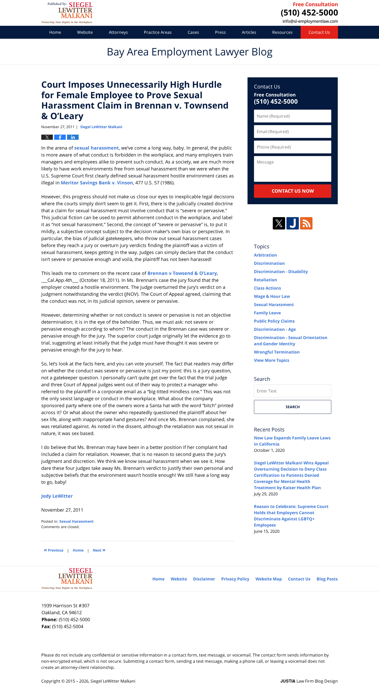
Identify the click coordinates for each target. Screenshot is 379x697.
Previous (53, 549)
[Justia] (292, 223)
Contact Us (319, 32)
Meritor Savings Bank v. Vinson (97, 182)
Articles (249, 32)
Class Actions (267, 288)
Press (220, 32)
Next (99, 549)
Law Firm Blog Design (309, 681)
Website (85, 32)
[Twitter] (279, 223)
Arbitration (265, 255)
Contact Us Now (293, 191)
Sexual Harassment (76, 521)
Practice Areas (158, 32)
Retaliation (265, 280)
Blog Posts (327, 579)
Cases (193, 32)
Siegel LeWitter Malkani (112, 681)
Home (55, 32)
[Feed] (306, 223)
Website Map (269, 579)
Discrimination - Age (275, 329)
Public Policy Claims (274, 321)
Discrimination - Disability (281, 271)
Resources (282, 32)
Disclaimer (204, 579)
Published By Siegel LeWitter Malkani (309, 13)
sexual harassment (96, 148)
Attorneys (118, 32)
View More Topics (271, 360)
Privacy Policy (235, 579)
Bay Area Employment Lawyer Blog (67, 13)
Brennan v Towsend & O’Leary (182, 273)
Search (293, 406)
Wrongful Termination (277, 352)
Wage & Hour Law (272, 296)
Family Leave (267, 313)
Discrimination (269, 263)
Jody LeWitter (57, 496)
